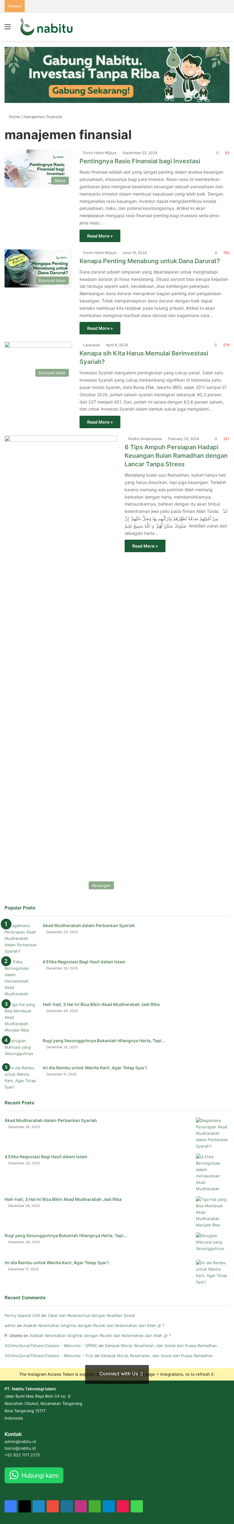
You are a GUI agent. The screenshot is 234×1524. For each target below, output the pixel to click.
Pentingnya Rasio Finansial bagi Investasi (140, 161)
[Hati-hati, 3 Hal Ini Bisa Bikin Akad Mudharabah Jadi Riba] (21, 1017)
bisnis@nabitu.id (20, 1448)
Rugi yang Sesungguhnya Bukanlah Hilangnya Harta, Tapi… (104, 1040)
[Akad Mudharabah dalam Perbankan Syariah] (21, 938)
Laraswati (91, 345)
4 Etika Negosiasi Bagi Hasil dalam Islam (84, 961)
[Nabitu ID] (46, 27)
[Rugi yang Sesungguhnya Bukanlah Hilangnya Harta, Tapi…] (21, 1049)
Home (14, 116)
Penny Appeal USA (22, 1315)
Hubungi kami (40, 1475)
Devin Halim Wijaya (99, 152)
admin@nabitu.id (20, 1441)
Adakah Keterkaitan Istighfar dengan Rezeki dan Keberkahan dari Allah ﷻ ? (94, 1325)
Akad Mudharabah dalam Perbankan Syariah (89, 925)
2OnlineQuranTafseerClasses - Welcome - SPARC (51, 1345)
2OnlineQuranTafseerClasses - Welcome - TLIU (49, 1355)
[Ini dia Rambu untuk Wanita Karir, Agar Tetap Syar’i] (21, 1077)
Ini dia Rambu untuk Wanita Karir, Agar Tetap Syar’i (95, 1067)
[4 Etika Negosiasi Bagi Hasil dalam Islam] (21, 978)
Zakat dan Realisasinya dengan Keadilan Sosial (91, 1315)
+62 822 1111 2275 (22, 1454)
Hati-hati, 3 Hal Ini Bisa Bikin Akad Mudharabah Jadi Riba (101, 1004)
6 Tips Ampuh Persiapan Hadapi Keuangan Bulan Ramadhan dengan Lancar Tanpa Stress (176, 455)
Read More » (100, 235)
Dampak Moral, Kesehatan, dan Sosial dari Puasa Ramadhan (161, 1345)
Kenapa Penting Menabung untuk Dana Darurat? (150, 261)
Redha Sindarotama (145, 438)
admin (10, 1325)
